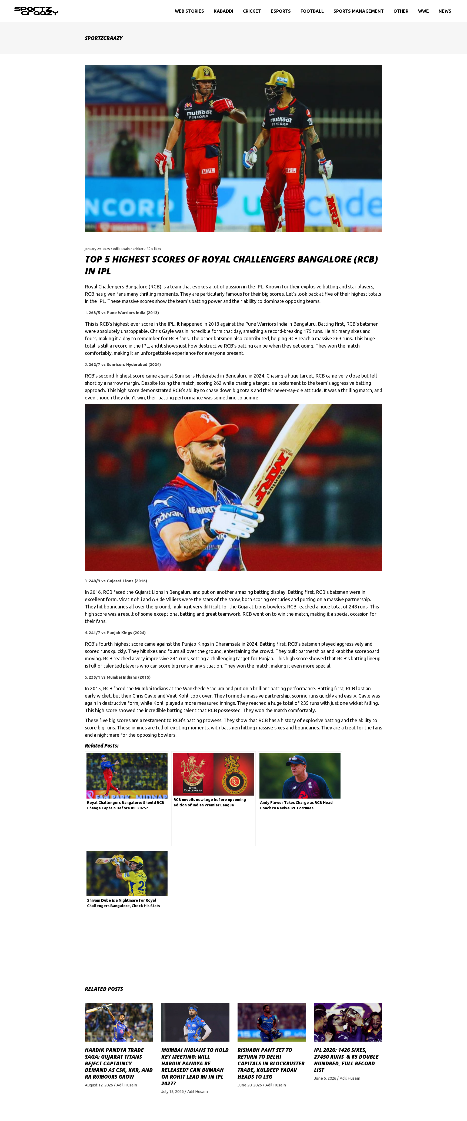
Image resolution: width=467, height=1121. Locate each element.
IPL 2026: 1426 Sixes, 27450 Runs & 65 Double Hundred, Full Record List (346, 1059)
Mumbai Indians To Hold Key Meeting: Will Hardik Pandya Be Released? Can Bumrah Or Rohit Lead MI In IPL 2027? (195, 1066)
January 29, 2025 (97, 249)
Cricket (138, 249)
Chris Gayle (162, 331)
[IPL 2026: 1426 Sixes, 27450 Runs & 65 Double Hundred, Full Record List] (348, 1022)
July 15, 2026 (172, 1091)
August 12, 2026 (99, 1085)
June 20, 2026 (250, 1085)
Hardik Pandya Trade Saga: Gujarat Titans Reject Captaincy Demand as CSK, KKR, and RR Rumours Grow (119, 1063)
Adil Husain (121, 249)
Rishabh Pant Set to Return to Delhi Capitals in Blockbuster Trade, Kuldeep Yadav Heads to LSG (271, 1063)
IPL (259, 286)
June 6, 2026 (325, 1078)
